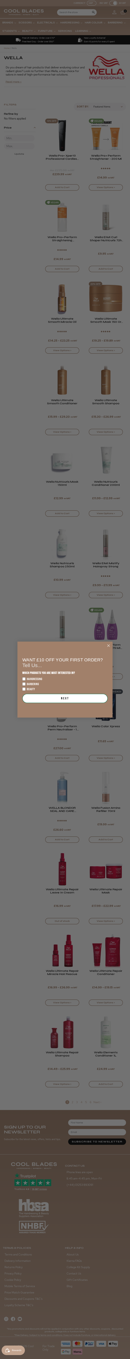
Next (65, 698)
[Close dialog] (108, 645)
